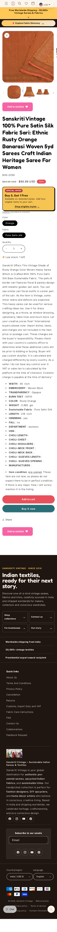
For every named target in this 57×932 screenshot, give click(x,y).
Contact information (38, 911)
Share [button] (9, 519)
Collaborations (14, 729)
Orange (10, 223)
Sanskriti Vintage (24, 901)
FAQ (8, 717)
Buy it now (28, 508)
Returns (10, 700)
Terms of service (38, 906)
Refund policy (42, 901)
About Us (11, 677)
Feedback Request (16, 735)
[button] (6, 3)
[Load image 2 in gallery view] (28, 92)
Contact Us (12, 723)
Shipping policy (19, 911)
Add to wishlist (15, 106)
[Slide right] (53, 92)
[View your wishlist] (26, 3)
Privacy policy (20, 906)
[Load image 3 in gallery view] (42, 92)
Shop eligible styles (27, 206)
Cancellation (13, 694)
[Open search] (51, 909)
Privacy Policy (14, 689)
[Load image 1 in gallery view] (14, 92)
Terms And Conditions (18, 683)
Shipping (6, 212)
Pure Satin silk (14, 235)
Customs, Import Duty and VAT (23, 706)
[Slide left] (3, 92)
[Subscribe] (44, 840)
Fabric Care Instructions (19, 712)
